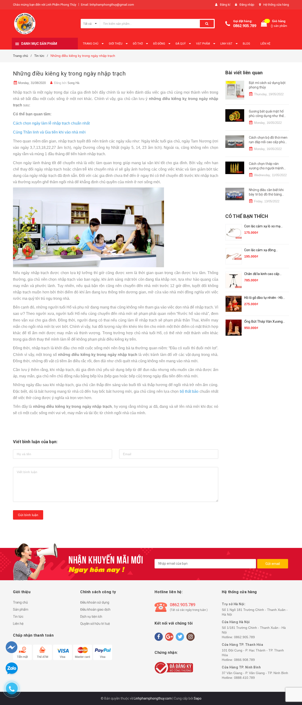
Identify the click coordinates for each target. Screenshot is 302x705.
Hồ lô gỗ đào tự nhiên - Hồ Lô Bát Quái (263, 298)
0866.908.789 (244, 660)
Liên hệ (18, 624)
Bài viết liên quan (244, 72)
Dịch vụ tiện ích (91, 616)
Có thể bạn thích (246, 216)
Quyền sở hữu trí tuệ (95, 624)
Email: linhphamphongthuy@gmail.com (107, 4)
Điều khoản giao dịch (95, 609)
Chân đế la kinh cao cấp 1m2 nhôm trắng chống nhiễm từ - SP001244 (262, 274)
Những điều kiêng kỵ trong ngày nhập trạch (69, 73)
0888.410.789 (244, 678)
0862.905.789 (244, 26)
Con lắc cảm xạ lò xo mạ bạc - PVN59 (262, 226)
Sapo (197, 698)
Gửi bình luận (28, 515)
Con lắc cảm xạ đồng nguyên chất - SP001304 (262, 250)
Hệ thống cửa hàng (276, 4)
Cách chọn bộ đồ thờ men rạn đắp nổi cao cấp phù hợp (268, 142)
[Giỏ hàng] (264, 23)
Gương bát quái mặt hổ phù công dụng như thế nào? (266, 115)
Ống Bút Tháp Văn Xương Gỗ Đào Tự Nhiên (263, 322)
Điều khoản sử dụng (94, 602)
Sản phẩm (20, 609)
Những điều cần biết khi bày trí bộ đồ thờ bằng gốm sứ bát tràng (266, 194)
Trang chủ (20, 602)
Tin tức (18, 616)
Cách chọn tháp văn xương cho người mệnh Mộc (266, 168)
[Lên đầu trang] (289, 676)
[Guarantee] (174, 667)
